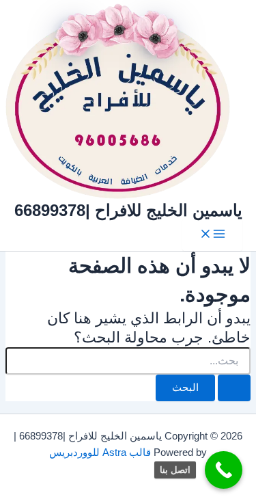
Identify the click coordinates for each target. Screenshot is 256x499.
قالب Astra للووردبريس (100, 452)
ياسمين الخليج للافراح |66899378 (128, 210)
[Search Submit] (234, 388)
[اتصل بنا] (223, 470)
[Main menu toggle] (212, 235)
